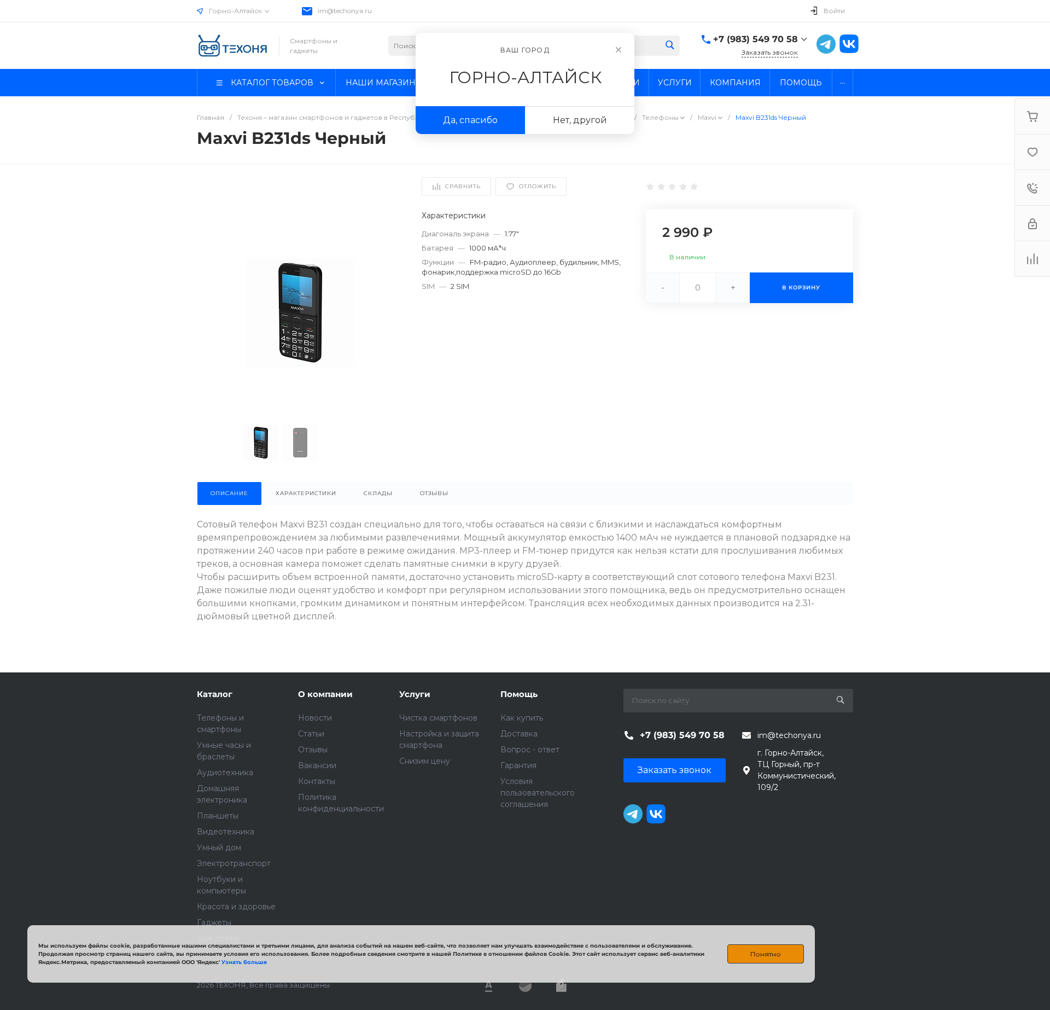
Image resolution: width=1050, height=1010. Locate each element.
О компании (325, 694)
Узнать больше (244, 962)
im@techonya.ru (345, 11)
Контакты (316, 781)
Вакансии (317, 765)
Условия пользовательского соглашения (537, 792)
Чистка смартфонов (438, 718)
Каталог (214, 694)
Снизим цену (424, 761)
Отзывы (313, 749)
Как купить (521, 718)
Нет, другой (580, 120)
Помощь (519, 694)
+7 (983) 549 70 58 (755, 39)
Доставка (519, 734)
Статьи (311, 734)
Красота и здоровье (236, 907)
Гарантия (518, 765)
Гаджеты (214, 922)
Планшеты (217, 816)
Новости (315, 718)
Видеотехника (225, 832)
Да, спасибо (470, 120)
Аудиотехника (225, 772)
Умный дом (219, 847)
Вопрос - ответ (529, 749)
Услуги (414, 694)
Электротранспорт (234, 863)
